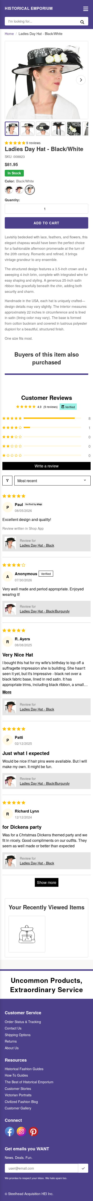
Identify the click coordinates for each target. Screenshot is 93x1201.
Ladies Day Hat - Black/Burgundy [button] (45, 611)
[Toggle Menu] (84, 8)
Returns (11, 1041)
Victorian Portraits (18, 1095)
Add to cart (46, 223)
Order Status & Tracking (23, 1021)
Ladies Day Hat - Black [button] (37, 545)
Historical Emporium (29, 8)
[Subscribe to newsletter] (83, 1168)
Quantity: (12, 200)
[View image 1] (12, 129)
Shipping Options (18, 1034)
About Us (12, 1047)
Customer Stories (18, 1088)
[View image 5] (74, 129)
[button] (15, 142)
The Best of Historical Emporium (29, 1081)
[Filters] (7, 480)
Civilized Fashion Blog (21, 1101)
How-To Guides (16, 1075)
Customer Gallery (18, 1108)
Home (9, 33)
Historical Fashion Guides (24, 1068)
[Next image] (81, 80)
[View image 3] (43, 129)
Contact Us (13, 1028)
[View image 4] (58, 129)
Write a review (47, 466)
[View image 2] (27, 129)
